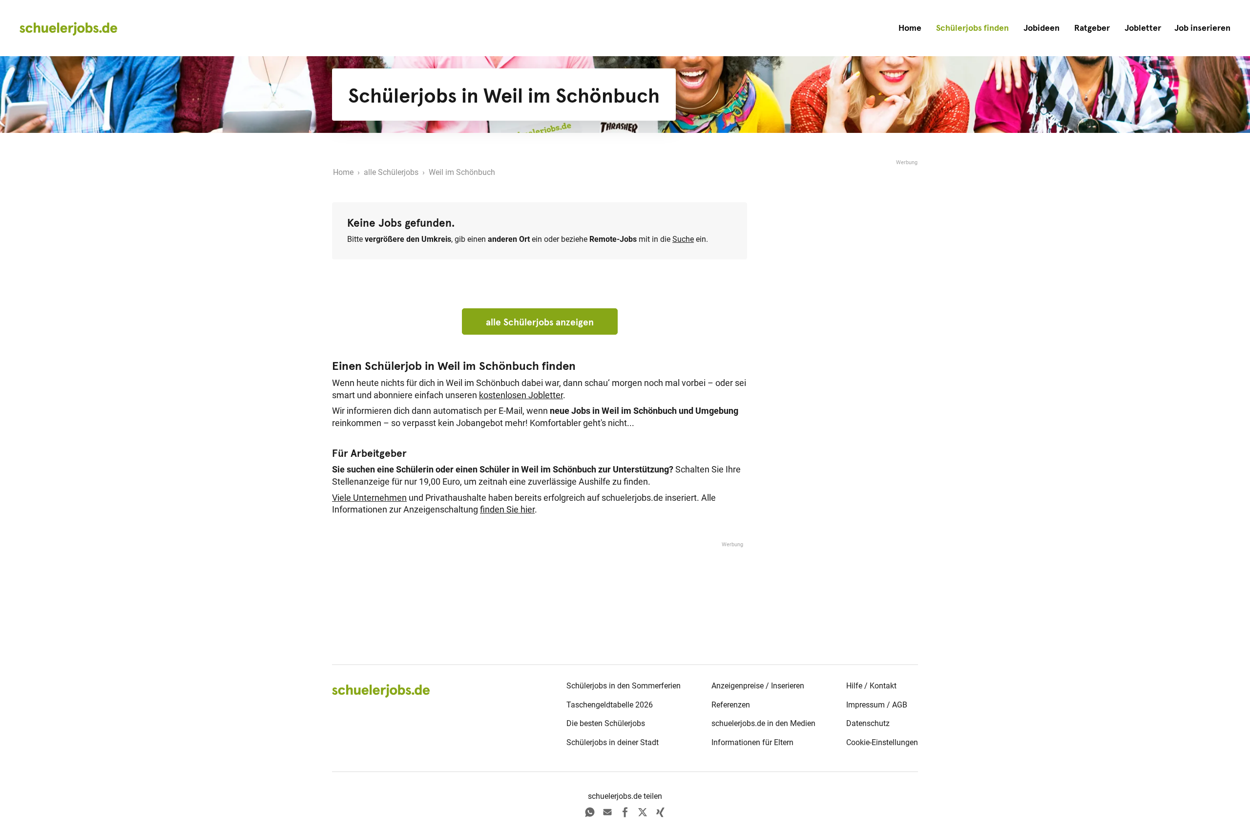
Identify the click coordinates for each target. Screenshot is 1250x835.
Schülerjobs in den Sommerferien (623, 685)
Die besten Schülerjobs (605, 723)
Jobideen (1041, 27)
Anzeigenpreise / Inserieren (757, 685)
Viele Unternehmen (369, 498)
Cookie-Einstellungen (882, 742)
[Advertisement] (844, 313)
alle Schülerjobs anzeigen (540, 322)
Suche (683, 239)
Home (909, 27)
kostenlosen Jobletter (521, 395)
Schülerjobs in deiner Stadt (612, 742)
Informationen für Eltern (752, 742)
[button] (1202, 28)
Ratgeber (1092, 27)
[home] (68, 28)
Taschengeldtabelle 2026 (609, 704)
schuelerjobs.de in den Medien (763, 723)
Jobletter (1143, 27)
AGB (899, 704)
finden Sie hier (507, 509)
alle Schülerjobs (391, 172)
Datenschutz (868, 723)
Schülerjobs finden (972, 27)
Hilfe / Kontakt (871, 685)
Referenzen (730, 704)
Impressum (865, 704)
